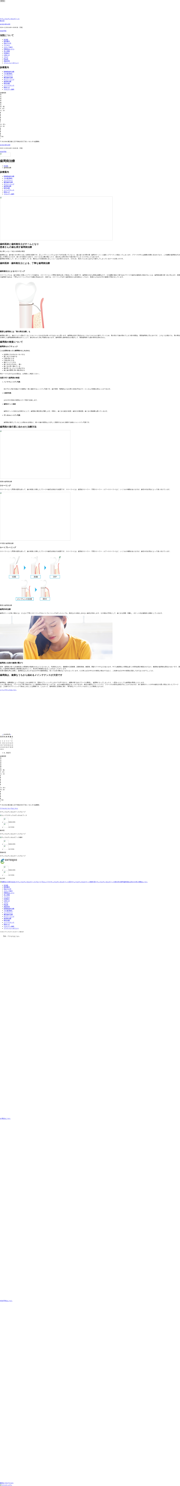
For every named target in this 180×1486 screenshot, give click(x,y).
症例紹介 (7, 53)
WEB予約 (3, 31)
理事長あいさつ (9, 49)
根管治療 (7, 83)
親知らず (7, 87)
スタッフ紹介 (8, 47)
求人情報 (7, 51)
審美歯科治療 (8, 77)
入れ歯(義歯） (8, 73)
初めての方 (7, 43)
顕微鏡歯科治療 (9, 71)
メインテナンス (9, 85)
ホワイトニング (9, 79)
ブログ (6, 57)
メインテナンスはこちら (8, 690)
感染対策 (7, 61)
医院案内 (7, 41)
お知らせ (7, 55)
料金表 (6, 59)
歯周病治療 (7, 81)
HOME (6, 39)
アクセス (7, 45)
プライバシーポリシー (11, 63)
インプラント (8, 75)
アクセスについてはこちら (9, 808)
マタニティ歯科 (9, 89)
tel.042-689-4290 (5, 24)
